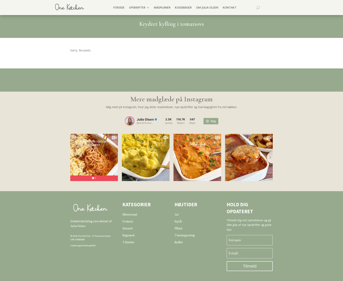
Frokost (127, 221)
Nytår (178, 221)
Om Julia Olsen (207, 7)
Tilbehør (128, 242)
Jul (176, 214)
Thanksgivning (184, 235)
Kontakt (229, 7)
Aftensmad (129, 214)
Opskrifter (137, 7)
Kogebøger (183, 7)
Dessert (127, 228)
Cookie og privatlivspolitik (83, 245)
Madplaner (162, 7)
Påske (178, 228)
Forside (119, 7)
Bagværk (128, 235)
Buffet (178, 242)
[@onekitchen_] (130, 121)
